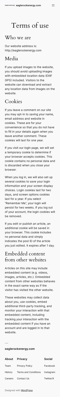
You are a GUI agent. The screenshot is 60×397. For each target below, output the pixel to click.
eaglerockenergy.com (28, 5)
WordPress (27, 390)
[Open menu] (53, 5)
